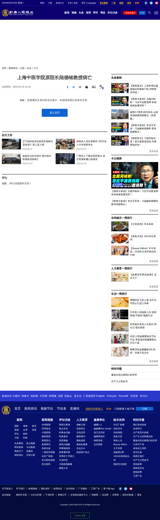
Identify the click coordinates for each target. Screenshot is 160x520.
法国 (60, 396)
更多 (139, 495)
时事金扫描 (64, 432)
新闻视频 (47, 419)
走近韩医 (98, 444)
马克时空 (63, 460)
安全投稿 (70, 488)
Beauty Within (120, 444)
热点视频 (30, 443)
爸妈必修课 (81, 444)
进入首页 (55, 112)
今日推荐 (116, 158)
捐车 (129, 3)
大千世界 (117, 448)
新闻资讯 (13, 68)
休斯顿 (52, 396)
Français (112, 396)
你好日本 (117, 428)
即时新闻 (18, 447)
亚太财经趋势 (48, 460)
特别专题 (116, 368)
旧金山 (68, 396)
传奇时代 (137, 428)
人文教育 (82, 419)
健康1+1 (98, 424)
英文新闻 (104, 3)
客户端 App (109, 488)
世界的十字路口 (66, 456)
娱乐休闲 (119, 419)
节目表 (61, 408)
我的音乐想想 (120, 464)
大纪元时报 (36, 495)
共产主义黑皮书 (119, 381)
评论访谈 (113, 12)
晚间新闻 (46, 436)
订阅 (144, 408)
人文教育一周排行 (121, 268)
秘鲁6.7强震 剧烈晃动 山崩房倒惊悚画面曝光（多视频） (144, 115)
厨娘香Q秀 (118, 452)
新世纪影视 (127, 495)
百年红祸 (137, 452)
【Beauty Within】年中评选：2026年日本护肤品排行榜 (143, 251)
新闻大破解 (64, 444)
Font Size (93, 87)
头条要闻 (18, 443)
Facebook (146, 3)
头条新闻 (116, 77)
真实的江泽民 (139, 448)
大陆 (22, 68)
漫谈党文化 (138, 468)
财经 (25, 433)
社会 (29, 68)
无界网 (115, 495)
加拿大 (25, 396)
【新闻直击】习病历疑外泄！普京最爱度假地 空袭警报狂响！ (143, 141)
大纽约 (16, 396)
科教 (25, 437)
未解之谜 (80, 424)
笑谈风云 (80, 428)
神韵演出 (18, 455)
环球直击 (46, 428)
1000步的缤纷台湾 (121, 458)
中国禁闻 (46, 432)
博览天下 (18, 451)
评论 (16, 433)
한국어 (144, 396)
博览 (102, 12)
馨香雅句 (80, 436)
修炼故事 (137, 472)
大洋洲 (43, 396)
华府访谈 (46, 448)
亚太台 (78, 396)
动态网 (105, 495)
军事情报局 (64, 448)
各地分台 (60, 3)
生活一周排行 (119, 293)
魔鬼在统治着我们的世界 (124, 374)
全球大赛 (30, 455)
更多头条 (153, 151)
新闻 (66, 12)
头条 (81, 12)
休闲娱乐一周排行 (121, 217)
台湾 (25, 430)
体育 (34, 430)
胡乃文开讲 (99, 432)
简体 (76, 3)
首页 (4, 68)
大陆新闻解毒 (65, 464)
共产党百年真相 (140, 432)
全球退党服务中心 (79, 495)
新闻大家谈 (64, 424)
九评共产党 (138, 444)
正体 (70, 3)
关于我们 (20, 488)
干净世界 (49, 495)
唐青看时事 (64, 452)
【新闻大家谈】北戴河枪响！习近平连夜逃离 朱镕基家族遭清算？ (143, 102)
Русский (123, 396)
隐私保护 (45, 488)
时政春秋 (63, 436)
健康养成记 (99, 436)
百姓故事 (137, 464)
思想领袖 (63, 440)
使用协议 (57, 488)
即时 (95, 12)
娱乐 (34, 426)
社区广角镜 (47, 456)
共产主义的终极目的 (143, 436)
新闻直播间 (130, 13)
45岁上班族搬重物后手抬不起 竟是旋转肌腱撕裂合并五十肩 (143, 339)
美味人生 (117, 440)
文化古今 (80, 448)
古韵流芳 (80, 432)
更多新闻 (153, 261)
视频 (74, 12)
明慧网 (95, 495)
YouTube (156, 3)
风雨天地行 (138, 456)
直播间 (74, 408)
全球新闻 (46, 424)
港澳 (25, 426)
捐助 (121, 3)
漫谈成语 (80, 440)
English (100, 396)
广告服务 (82, 488)
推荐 (88, 12)
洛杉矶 (34, 396)
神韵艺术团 (21, 495)
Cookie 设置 (80, 515)
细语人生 (63, 468)
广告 (114, 3)
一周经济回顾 (48, 452)
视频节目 (47, 408)
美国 (16, 430)
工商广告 (137, 476)
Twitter (151, 3)
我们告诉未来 (139, 424)
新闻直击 (46, 440)
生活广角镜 (118, 424)
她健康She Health (102, 428)
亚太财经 (46, 464)
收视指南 (32, 488)
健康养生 (99, 419)
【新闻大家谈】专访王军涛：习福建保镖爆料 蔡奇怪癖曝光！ (143, 128)
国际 (16, 426)
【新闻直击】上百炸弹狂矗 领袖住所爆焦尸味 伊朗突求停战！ (144, 89)
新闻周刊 (46, 444)
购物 (137, 3)
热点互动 (63, 428)
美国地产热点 (83, 452)
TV (143, 13)
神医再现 (98, 440)
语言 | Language (88, 3)
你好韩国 (117, 432)
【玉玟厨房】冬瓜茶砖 (141, 224)
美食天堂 (117, 436)
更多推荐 (153, 210)
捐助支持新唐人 (94, 408)
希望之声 (62, 495)
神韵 (42, 3)
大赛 (50, 3)
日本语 (134, 396)
